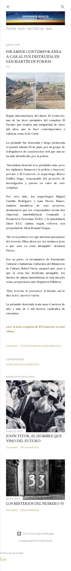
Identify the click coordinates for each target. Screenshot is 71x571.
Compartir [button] (12, 345)
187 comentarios (29, 447)
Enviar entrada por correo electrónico (41, 345)
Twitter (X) (35, 29)
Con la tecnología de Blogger (38, 533)
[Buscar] (62, 6)
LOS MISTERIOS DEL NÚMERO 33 (35, 503)
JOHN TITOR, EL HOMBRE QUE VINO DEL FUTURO (34, 438)
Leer (3, 559)
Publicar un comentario (22, 364)
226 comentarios (30, 510)
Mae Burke (46, 540)
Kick (21, 29)
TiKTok (11, 29)
